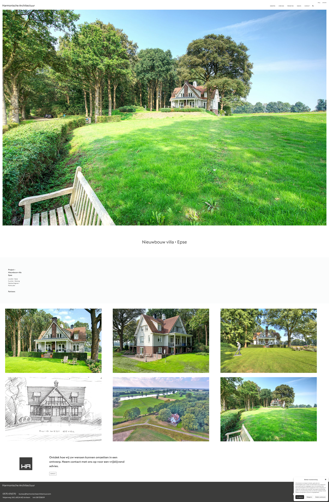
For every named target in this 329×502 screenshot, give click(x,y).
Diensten (272, 6)
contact (53, 473)
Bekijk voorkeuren (320, 497)
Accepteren (300, 497)
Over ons (281, 6)
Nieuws (299, 6)
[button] (325, 479)
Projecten (290, 6)
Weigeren (309, 497)
